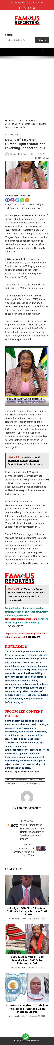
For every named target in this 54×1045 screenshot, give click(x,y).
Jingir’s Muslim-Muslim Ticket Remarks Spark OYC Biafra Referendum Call (27, 960)
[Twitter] (17, 200)
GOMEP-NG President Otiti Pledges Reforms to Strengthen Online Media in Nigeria (27, 1008)
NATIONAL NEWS (12, 135)
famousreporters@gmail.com (21, 619)
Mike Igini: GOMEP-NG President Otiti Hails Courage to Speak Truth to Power (27, 911)
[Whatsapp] (22, 200)
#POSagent (33, 784)
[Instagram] (12, 200)
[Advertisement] (27, 88)
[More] (27, 200)
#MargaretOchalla (15, 784)
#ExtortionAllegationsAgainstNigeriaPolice (26, 780)
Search (9, 34)
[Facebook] (7, 200)
